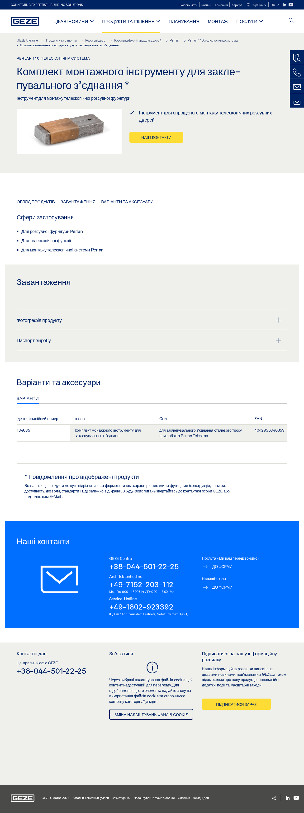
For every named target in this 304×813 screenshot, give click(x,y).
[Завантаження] (297, 101)
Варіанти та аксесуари (127, 201)
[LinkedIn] (285, 5)
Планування (184, 21)
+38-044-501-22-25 (144, 566)
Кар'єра (237, 5)
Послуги (246, 21)
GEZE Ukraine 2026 (55, 798)
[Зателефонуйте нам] (297, 72)
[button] (256, 5)
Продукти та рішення (128, 21)
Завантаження (78, 201)
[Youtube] (291, 5)
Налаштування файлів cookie (154, 798)
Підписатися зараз (236, 704)
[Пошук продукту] (297, 58)
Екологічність (188, 5)
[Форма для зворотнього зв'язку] (297, 87)
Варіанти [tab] (28, 398)
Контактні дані (32, 653)
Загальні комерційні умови (91, 798)
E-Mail (56, 496)
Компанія (221, 5)
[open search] (291, 20)
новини (206, 5)
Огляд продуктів (36, 201)
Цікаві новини (70, 21)
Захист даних (121, 798)
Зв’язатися (121, 653)
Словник (184, 798)
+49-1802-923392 (141, 606)
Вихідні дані (201, 798)
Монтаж (218, 21)
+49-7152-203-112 (141, 584)
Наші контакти (156, 137)
